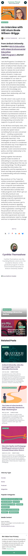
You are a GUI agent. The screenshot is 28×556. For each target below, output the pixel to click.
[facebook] (8, 233)
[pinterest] (12, 233)
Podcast (4, 485)
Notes (3, 482)
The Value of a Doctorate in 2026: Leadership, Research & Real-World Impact (13, 407)
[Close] (26, 535)
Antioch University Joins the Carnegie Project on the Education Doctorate (12, 367)
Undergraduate (13, 512)
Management (5, 507)
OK (14, 552)
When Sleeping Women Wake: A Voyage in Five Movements (16, 332)
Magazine (4, 489)
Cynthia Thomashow (11, 38)
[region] (14, 545)
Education (5, 22)
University (5, 512)
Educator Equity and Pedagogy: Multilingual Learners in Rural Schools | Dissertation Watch (14, 448)
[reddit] (19, 233)
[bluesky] (22, 233)
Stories (3, 478)
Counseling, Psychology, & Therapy (12, 499)
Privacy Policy (10, 549)
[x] (5, 233)
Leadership (20, 504)
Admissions (5, 387)
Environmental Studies (8, 504)
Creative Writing (6, 501)
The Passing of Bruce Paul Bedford (12, 313)
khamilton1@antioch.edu (8, 526)
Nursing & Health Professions (10, 509)
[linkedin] (15, 233)
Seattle (14, 228)
